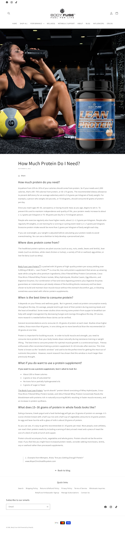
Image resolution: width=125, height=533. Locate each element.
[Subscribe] (47, 507)
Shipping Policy (32, 488)
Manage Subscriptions (70, 493)
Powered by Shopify (27, 527)
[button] (8, 13)
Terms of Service (80, 488)
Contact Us (85, 493)
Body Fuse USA (15, 527)
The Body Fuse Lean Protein (30, 390)
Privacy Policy (66, 488)
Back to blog (64, 470)
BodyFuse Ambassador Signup (47, 493)
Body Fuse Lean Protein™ (29, 266)
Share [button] (23, 176)
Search (21, 488)
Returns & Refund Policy (49, 488)
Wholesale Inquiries (97, 488)
